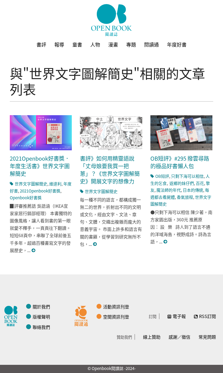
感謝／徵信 (179, 337)
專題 (131, 44)
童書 (77, 44)
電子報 (179, 316)
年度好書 (177, 44)
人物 (95, 44)
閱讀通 (151, 44)
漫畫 (113, 44)
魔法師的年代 (168, 190)
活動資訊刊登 (116, 306)
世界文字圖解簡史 (31, 183)
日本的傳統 (193, 190)
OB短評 (162, 176)
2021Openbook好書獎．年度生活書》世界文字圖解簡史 (40, 166)
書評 (41, 44)
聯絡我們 (41, 327)
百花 (200, 183)
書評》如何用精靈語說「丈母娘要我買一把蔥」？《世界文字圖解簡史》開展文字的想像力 (110, 169)
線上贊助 (151, 337)
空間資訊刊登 (116, 316)
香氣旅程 (185, 197)
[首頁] (111, 20)
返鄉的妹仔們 (181, 183)
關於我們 (41, 306)
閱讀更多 (34, 250)
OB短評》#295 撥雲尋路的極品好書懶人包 (179, 162)
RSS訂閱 (207, 316)
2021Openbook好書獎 (40, 191)
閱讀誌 (12, 315)
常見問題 (207, 337)
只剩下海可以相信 (187, 176)
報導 (59, 44)
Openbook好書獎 (26, 197)
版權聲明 (41, 316)
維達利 (55, 183)
